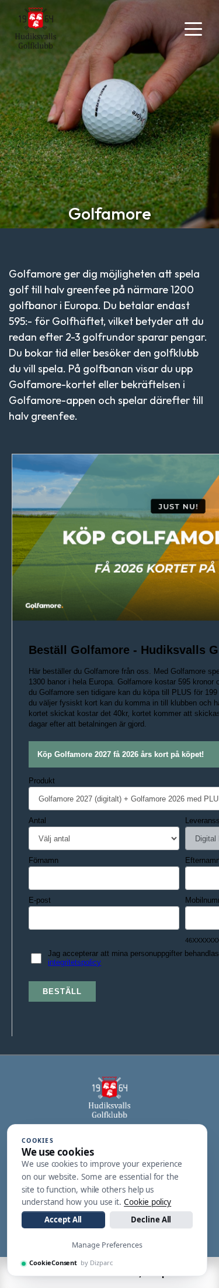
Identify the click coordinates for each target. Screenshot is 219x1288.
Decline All (151, 1219)
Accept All (63, 1219)
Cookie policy (147, 1202)
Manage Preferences (107, 1245)
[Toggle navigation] (193, 28)
